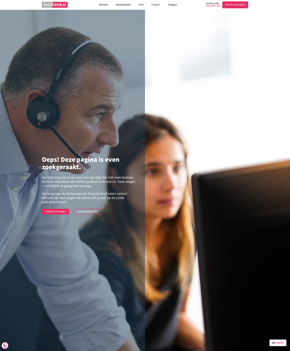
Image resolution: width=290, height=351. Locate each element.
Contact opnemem (87, 211)
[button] (5, 346)
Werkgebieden (123, 4)
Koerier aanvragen (235, 4)
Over (141, 4)
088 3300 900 (213, 6)
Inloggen (172, 4)
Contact (155, 4)
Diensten (103, 4)
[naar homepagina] (55, 5)
